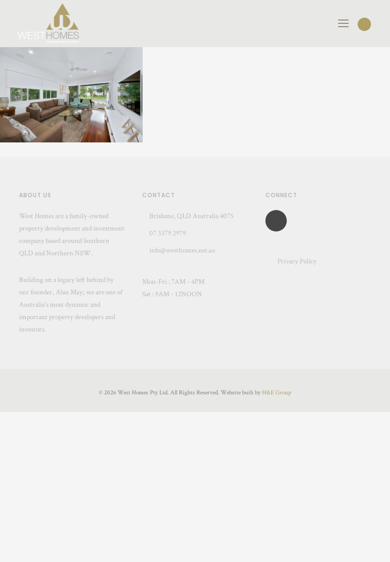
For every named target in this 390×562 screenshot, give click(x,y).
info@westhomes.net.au (182, 250)
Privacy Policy (297, 261)
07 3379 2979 (167, 233)
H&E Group (276, 393)
